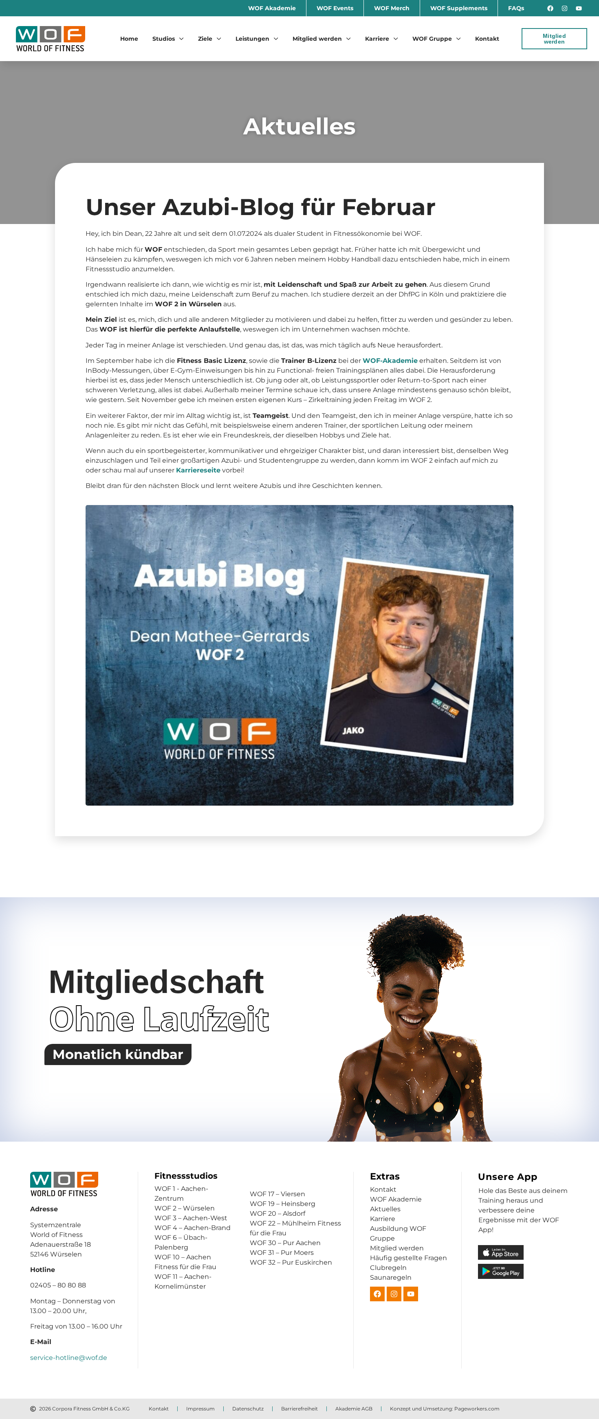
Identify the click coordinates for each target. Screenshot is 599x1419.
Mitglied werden (317, 38)
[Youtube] (579, 8)
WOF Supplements (458, 8)
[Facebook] (550, 8)
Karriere (377, 38)
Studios (163, 38)
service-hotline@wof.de (68, 1358)
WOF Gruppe (432, 38)
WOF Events (335, 8)
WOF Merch (392, 8)
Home (129, 38)
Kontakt (487, 38)
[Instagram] (565, 8)
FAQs (516, 8)
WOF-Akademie (390, 361)
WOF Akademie (272, 8)
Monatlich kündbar (118, 1054)
